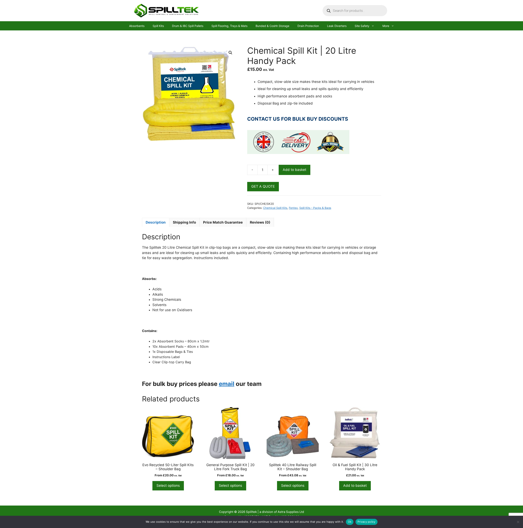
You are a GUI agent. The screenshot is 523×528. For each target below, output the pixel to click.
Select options (168, 485)
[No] (518, 522)
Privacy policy (366, 521)
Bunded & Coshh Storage (272, 26)
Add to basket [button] (355, 485)
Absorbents (136, 26)
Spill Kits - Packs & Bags (315, 207)
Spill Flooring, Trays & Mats (229, 26)
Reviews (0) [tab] (260, 222)
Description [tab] (156, 222)
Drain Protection (308, 26)
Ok (350, 521)
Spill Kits (158, 26)
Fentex (293, 207)
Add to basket (294, 170)
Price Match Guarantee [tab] (223, 222)
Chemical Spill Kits (275, 207)
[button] (230, 52)
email (226, 383)
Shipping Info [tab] (184, 222)
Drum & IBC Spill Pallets (187, 26)
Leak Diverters (336, 26)
